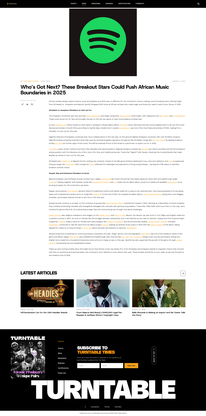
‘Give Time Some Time (152, 194)
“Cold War (69, 164)
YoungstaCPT (97, 182)
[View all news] (182, 273)
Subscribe (131, 366)
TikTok (106, 407)
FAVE (91, 164)
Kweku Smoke (55, 215)
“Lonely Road (153, 222)
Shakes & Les (60, 125)
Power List (62, 373)
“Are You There (158, 140)
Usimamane (106, 179)
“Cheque (52, 182)
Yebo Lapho (164, 116)
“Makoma (96, 194)
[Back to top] (154, 355)
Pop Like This (127, 237)
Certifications (63, 368)
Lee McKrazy (124, 128)
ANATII (106, 182)
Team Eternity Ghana (114, 203)
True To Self (86, 228)
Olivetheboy (54, 225)
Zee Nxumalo (125, 116)
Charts (60, 348)
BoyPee (144, 149)
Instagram (95, 407)
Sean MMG (145, 234)
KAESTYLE (65, 161)
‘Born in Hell (119, 215)
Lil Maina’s (137, 237)
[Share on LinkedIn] (27, 104)
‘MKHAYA (123, 125)
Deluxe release (156, 225)
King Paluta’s (72, 191)
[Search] (198, 4)
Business (61, 363)
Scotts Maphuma (93, 116)
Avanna (104, 225)
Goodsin (163, 222)
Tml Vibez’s (53, 149)
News (60, 353)
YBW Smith (74, 237)
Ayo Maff (58, 143)
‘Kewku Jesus (104, 215)
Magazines (62, 358)
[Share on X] (32, 104)
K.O (115, 182)
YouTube (118, 407)
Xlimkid (61, 222)
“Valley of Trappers (114, 222)
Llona (170, 161)
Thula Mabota (179, 116)
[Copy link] (22, 104)
